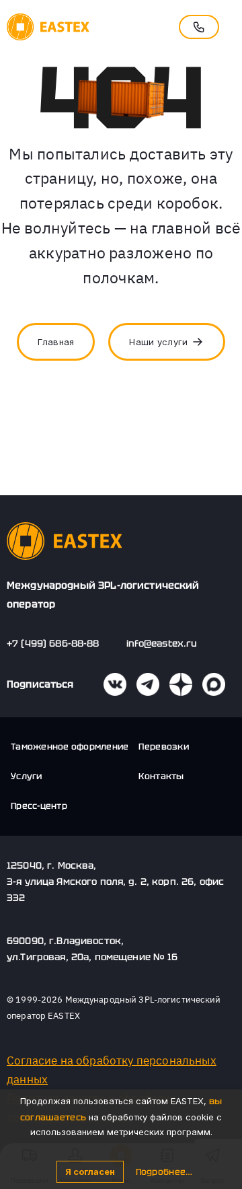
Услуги (26, 776)
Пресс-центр (39, 806)
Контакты (161, 776)
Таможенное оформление (69, 746)
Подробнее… (164, 1172)
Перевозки (163, 746)
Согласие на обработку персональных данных (111, 1070)
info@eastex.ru (162, 643)
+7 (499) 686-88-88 (53, 643)
